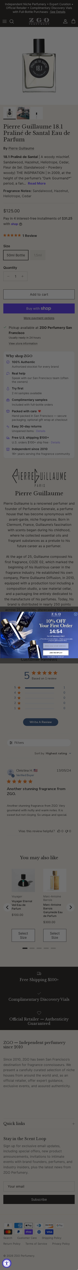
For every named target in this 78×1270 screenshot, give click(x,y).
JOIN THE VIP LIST (55, 653)
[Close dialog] (75, 614)
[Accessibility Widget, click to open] (6, 1263)
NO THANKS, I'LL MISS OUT (56, 657)
